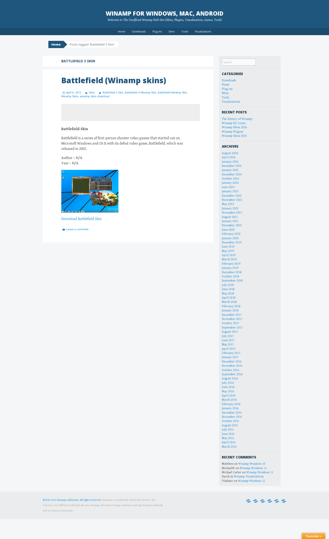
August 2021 (230, 217)
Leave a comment (77, 229)
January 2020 (230, 238)
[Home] (248, 501)
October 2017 (230, 323)
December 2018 (232, 272)
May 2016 (228, 391)
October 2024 (230, 178)
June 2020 (228, 230)
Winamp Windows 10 (251, 464)
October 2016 (230, 370)
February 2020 (231, 234)
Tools (184, 31)
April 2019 (229, 255)
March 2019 (229, 259)
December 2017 (232, 315)
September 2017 (232, 327)
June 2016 (228, 387)
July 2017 (228, 336)
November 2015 (232, 417)
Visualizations (203, 31)
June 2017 (228, 340)
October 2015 (230, 421)
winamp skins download (94, 96)
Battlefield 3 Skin (113, 92)
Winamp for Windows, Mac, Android (165, 13)
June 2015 (228, 434)
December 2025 (232, 166)
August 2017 (230, 332)
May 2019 (228, 251)
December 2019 (232, 242)
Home (121, 31)
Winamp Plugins (232, 132)
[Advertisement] (130, 112)
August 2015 (230, 425)
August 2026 (230, 153)
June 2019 (228, 247)
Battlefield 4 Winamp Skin (140, 92)
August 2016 (230, 378)
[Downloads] (255, 501)
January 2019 (230, 268)
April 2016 (229, 395)
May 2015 (228, 438)
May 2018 (228, 293)
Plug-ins (157, 31)
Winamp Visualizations (249, 476)
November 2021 (232, 212)
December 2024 (232, 174)
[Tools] (276, 501)
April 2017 (229, 349)
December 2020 (232, 225)
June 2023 (228, 187)
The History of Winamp (237, 119)
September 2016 (232, 374)
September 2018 (232, 281)
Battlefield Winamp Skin (172, 92)
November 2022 (232, 200)
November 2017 (232, 319)
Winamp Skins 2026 (234, 127)
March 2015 (229, 447)
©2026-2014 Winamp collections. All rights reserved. (72, 500)
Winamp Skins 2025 (234, 136)
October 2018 (230, 276)
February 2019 (231, 264)
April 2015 (229, 442)
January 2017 (230, 357)
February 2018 (231, 306)
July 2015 (228, 429)
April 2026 (229, 157)
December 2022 (232, 196)
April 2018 (229, 298)
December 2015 (232, 413)
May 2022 (228, 204)
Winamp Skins (69, 96)
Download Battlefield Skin (81, 219)
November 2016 (232, 366)
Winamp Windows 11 (253, 468)
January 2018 (230, 310)
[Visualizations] (283, 501)
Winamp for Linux (233, 123)
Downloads (139, 31)
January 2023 (230, 191)
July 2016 (228, 383)
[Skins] (269, 501)
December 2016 (232, 361)
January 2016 (230, 408)
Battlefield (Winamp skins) (113, 80)
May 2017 (228, 344)
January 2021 (230, 221)
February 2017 (231, 353)
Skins (171, 31)
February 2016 (231, 404)
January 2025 (230, 170)
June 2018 (228, 289)
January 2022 (230, 208)
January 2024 (230, 183)
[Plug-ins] (262, 501)
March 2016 (229, 400)
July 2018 (228, 285)
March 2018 (229, 302)
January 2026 (230, 162)
